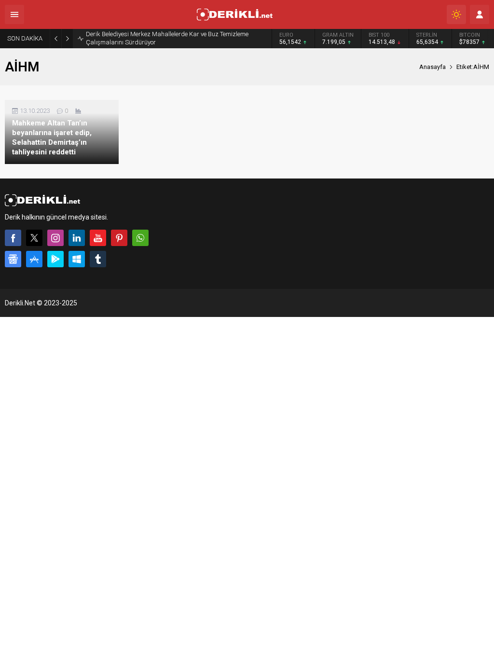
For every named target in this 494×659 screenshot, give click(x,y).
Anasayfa (432, 66)
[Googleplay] (55, 259)
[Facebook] (13, 238)
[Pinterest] (119, 238)
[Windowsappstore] (77, 259)
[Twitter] (34, 238)
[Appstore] (34, 259)
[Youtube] (98, 238)
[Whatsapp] (140, 238)
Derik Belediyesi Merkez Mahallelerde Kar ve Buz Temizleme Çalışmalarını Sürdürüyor (167, 38)
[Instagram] (55, 238)
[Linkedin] (77, 238)
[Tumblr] (98, 259)
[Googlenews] (13, 259)
